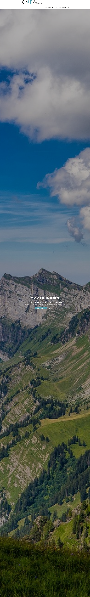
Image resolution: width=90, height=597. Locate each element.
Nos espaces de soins (62, 7)
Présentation (48, 7)
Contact (69, 7)
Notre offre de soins (41, 308)
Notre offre (54, 7)
